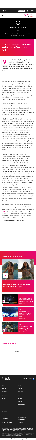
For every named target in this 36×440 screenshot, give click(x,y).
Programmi (21, 404)
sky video (4, 395)
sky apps (20, 392)
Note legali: (4, 411)
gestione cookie (6, 415)
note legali (5, 418)
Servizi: (20, 385)
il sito (3, 211)
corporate (21, 422)
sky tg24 (4, 392)
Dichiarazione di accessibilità (22, 418)
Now (19, 395)
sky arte (4, 398)
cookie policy (22, 415)
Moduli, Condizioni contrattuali (23, 428)
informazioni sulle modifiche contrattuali (16, 429)
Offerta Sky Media (7, 422)
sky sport (5, 388)
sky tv (20, 388)
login (32, 10)
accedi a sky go (27, 378)
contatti (13, 430)
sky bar (20, 398)
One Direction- (8, 71)
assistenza (8, 430)
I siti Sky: (4, 385)
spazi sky (20, 401)
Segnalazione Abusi (17, 435)
